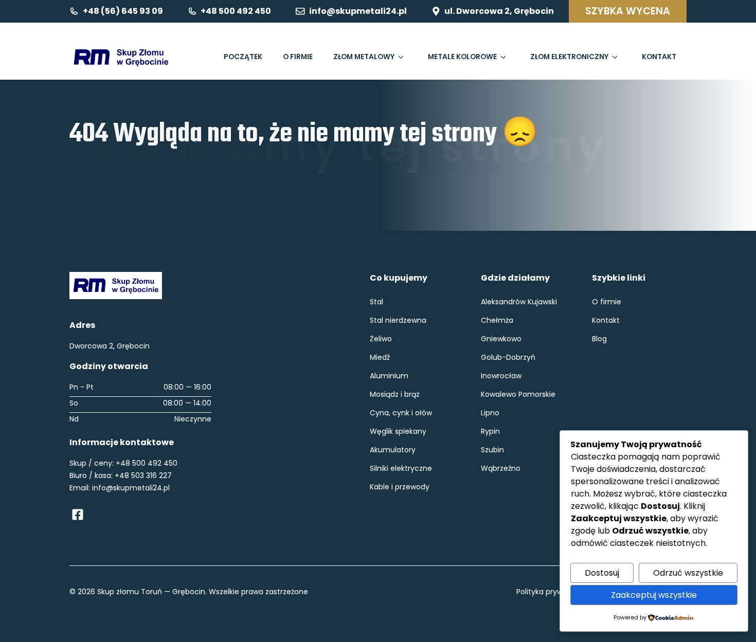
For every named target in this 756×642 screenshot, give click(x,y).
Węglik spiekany (398, 431)
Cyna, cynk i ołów (401, 413)
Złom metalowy (363, 57)
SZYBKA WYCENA (627, 11)
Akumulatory (393, 450)
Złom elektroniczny (569, 57)
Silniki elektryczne (401, 468)
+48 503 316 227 (143, 475)
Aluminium (389, 376)
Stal (376, 302)
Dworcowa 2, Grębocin (109, 346)
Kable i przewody (399, 487)
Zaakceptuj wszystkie (654, 595)
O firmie (298, 57)
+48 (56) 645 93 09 (123, 11)
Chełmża (497, 320)
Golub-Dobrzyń (508, 357)
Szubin (492, 450)
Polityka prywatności (552, 591)
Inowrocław (501, 376)
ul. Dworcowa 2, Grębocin (499, 11)
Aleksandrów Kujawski (519, 302)
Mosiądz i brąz (395, 394)
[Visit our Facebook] (77, 514)
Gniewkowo (501, 339)
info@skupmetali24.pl (131, 488)
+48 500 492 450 (146, 463)
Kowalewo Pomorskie (518, 394)
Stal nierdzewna (398, 320)
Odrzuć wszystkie (688, 573)
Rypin (490, 431)
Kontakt (659, 57)
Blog (599, 339)
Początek (243, 57)
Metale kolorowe (462, 57)
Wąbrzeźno (500, 468)
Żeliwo (381, 339)
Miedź (380, 357)
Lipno (490, 413)
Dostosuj (602, 573)
